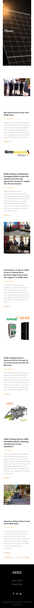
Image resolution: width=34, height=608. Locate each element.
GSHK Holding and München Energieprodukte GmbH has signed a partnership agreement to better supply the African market (17, 179)
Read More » (7, 141)
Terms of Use (17, 581)
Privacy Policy (17, 584)
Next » (27, 557)
